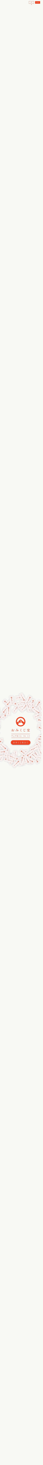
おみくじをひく (20, 742)
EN (38, 2)
